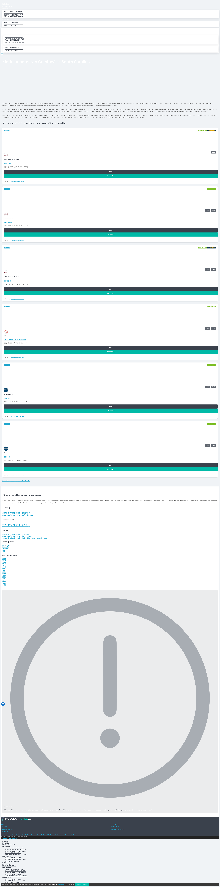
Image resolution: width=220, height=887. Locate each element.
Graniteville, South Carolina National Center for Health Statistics (25, 538)
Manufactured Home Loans (13, 24)
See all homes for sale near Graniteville (16, 481)
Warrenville (6, 545)
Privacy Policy (16, 834)
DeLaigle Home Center (17, 181)
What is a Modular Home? (13, 11)
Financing (6, 19)
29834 (4, 564)
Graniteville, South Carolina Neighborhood (17, 536)
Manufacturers (8, 6)
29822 (4, 577)
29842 (4, 578)
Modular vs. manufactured (13, 13)
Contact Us (115, 827)
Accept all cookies (81, 884)
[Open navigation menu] (2, 54)
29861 (4, 583)
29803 (4, 570)
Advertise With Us (117, 829)
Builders (5, 5)
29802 (4, 569)
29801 (4, 567)
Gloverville (5, 547)
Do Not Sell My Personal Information (52, 834)
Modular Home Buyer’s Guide (13, 14)
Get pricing (111, 175)
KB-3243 (7, 281)
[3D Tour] (213, 210)
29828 (4, 560)
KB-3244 (7, 163)
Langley (4, 550)
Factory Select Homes (17, 416)
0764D (7, 457)
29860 (4, 582)
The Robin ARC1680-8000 (15, 340)
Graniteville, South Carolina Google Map (16, 512)
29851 (4, 559)
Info (110, 171)
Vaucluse (5, 548)
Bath (3, 552)
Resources (6, 8)
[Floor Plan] (213, 152)
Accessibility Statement (72, 834)
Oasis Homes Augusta (17, 357)
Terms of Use (6, 834)
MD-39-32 (8, 222)
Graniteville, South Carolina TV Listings (16, 526)
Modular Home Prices (11, 15)
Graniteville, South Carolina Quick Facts (16, 535)
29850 (4, 562)
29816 (4, 565)
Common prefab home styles (14, 16)
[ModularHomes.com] (16, 819)
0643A (7, 398)
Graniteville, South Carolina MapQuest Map (17, 515)
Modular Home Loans (11, 22)
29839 (4, 585)
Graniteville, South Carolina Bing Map (15, 514)
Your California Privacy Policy (30, 834)
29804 (4, 572)
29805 (4, 573)
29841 (4, 580)
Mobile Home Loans (10, 25)
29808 (4, 575)
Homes (4, 3)
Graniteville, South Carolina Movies (14, 524)
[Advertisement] (110, 84)
